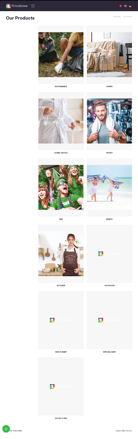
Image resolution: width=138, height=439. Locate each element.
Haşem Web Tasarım (124, 431)
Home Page (117, 17)
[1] (33, 6)
